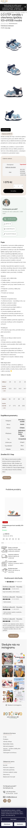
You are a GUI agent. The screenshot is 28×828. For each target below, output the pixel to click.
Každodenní (21, 430)
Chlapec (22, 427)
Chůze (22, 436)
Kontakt (5, 765)
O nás (4, 737)
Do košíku (13, 191)
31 (15, 539)
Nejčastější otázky (8, 744)
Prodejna (5, 739)
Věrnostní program (8, 746)
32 (18, 539)
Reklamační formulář (9, 777)
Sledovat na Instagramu (14, 705)
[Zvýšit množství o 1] (22, 186)
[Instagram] (9, 801)
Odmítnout (7, 824)
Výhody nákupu (7, 741)
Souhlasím (20, 824)
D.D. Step (7, 28)
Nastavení (13, 819)
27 (10, 539)
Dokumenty (6, 774)
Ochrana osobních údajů (10, 772)
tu (14, 815)
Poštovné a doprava (8, 767)
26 (6, 539)
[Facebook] (5, 801)
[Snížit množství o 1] (14, 186)
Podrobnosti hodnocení (7, 25)
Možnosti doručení (10, 167)
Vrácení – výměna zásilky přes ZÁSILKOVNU (11, 749)
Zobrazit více (13, 635)
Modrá (22, 424)
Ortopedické (22, 439)
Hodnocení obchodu (13, 578)
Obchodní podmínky (8, 770)
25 (3, 539)
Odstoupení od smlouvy (9, 752)
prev (1, 506)
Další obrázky (5, 130)
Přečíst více (7, 477)
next (25, 506)
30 (13, 539)
